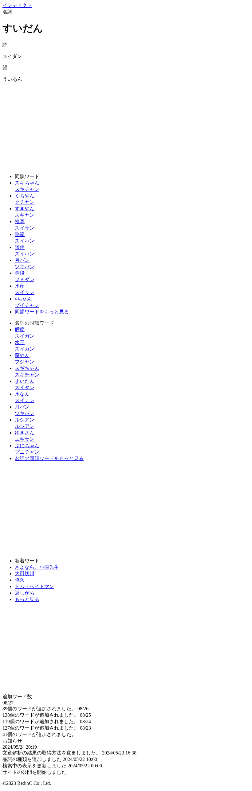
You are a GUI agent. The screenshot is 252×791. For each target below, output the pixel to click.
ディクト (17, 5)
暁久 (20, 580)
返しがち (24, 592)
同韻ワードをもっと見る (42, 311)
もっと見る (27, 599)
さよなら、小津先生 (37, 567)
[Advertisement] (126, 126)
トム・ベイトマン (34, 586)
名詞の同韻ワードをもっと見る (49, 458)
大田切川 (24, 573)
